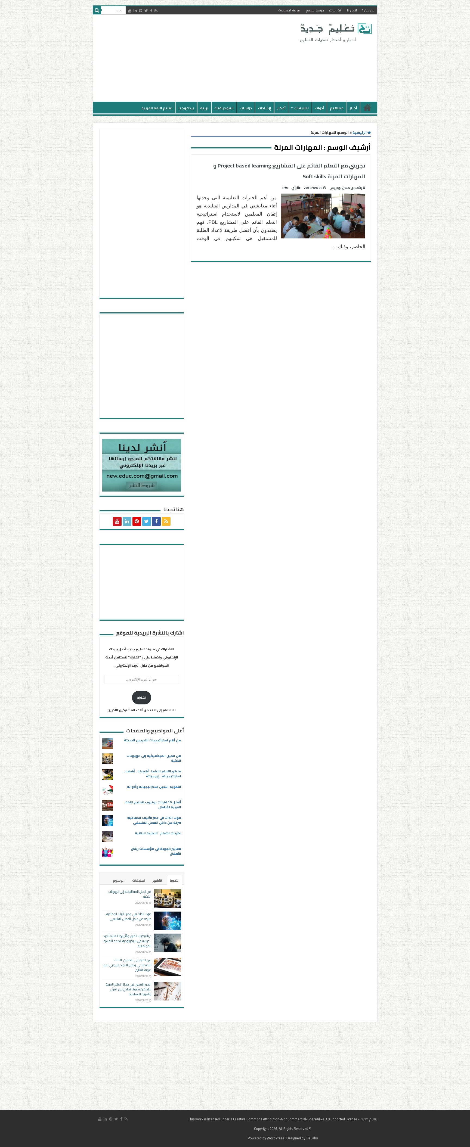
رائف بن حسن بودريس (345, 188)
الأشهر (157, 880)
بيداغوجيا (186, 108)
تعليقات (138, 880)
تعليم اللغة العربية (156, 108)
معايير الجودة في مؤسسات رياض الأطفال (156, 851)
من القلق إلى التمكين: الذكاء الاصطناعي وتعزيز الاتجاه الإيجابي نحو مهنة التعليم (127, 965)
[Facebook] (151, 10)
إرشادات (264, 108)
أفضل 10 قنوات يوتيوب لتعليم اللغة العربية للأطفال (153, 804)
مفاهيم (337, 108)
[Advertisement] (196, 58)
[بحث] (97, 10)
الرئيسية (367, 107)
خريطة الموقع (315, 10)
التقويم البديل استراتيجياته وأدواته (154, 787)
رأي (293, 188)
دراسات (246, 108)
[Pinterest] (140, 10)
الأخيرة (175, 880)
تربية (204, 108)
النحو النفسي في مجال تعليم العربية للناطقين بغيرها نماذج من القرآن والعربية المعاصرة (128, 989)
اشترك (141, 697)
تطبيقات (301, 108)
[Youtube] (130, 10)
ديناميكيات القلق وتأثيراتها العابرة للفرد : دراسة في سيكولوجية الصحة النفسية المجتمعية (127, 941)
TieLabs (312, 1138)
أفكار (281, 108)
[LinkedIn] (135, 10)
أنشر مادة (335, 10)
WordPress (275, 1138)
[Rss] (156, 10)
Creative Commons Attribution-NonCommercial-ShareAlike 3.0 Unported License (295, 1119)
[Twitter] (146, 10)
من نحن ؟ (368, 10)
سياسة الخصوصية (290, 10)
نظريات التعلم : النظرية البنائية (158, 833)
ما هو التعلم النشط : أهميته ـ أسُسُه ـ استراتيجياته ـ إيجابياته (152, 773)
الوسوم (119, 880)
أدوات (319, 108)
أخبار (353, 108)
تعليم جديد (368, 1119)
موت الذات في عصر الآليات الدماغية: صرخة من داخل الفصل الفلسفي (154, 820)
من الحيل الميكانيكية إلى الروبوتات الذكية (153, 758)
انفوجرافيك (224, 108)
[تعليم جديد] (335, 32)
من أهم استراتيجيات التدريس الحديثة (152, 740)
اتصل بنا (352, 10)
